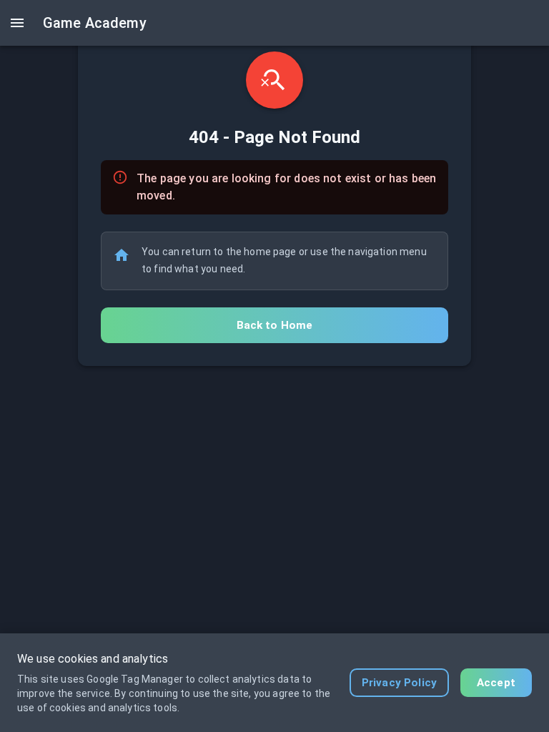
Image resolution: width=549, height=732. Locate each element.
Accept (496, 682)
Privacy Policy (399, 682)
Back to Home (275, 325)
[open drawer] (17, 23)
